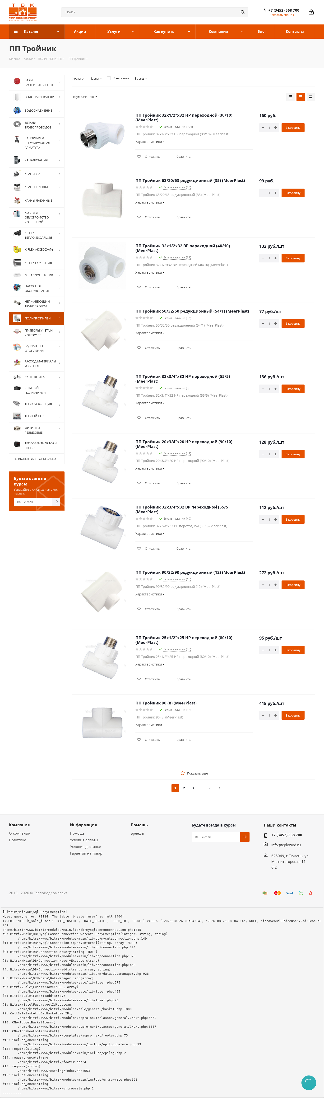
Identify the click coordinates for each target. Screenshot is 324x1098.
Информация (83, 824)
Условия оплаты (84, 839)
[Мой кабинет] (311, 12)
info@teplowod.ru (286, 844)
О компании (20, 833)
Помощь (77, 833)
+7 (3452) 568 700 (283, 10)
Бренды (137, 833)
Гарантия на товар (86, 853)
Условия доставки (85, 846)
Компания (19, 824)
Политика (17, 839)
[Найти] (242, 12)
